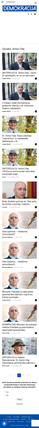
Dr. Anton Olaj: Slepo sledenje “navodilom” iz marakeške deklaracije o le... (17, 138)
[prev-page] (10, 375)
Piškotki (23, 419)
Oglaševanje (11, 421)
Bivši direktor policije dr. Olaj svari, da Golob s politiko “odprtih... (19, 202)
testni (4, 177)
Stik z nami (31, 419)
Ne (7, 395)
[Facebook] (28, 14)
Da (7, 392)
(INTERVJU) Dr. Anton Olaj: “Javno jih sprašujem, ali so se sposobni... (19, 74)
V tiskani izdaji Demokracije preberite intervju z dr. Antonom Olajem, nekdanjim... (17, 106)
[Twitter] (31, 14)
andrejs (4, 207)
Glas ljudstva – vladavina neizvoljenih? (14, 233)
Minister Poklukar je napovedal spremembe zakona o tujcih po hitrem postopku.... (17, 294)
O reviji (9, 417)
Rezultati (19, 404)
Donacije (29, 421)
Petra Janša (6, 333)
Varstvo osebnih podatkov (11, 419)
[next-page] (28, 375)
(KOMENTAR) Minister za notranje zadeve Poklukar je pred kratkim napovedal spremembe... (19, 327)
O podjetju (16, 417)
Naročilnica (20, 421)
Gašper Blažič (6, 78)
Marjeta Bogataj (7, 237)
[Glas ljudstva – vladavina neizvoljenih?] (19, 220)
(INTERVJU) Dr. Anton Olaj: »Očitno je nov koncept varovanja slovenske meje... (18, 171)
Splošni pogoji (26, 417)
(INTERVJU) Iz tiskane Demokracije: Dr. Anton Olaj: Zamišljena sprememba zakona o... (19, 360)
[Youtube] (35, 14)
